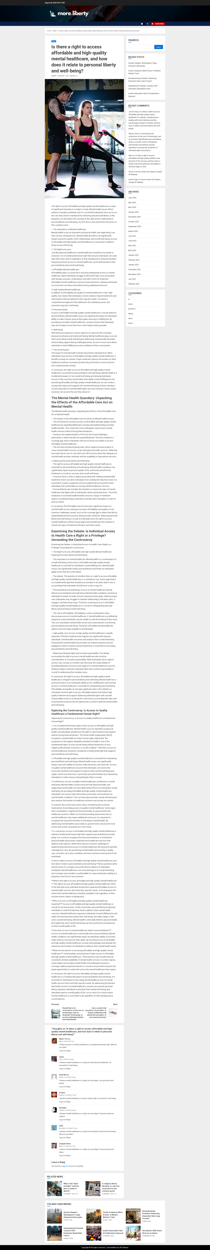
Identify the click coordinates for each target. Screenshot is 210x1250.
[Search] (147, 24)
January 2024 (133, 265)
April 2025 (132, 250)
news (130, 318)
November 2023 (134, 274)
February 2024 (133, 260)
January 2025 (133, 255)
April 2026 (132, 207)
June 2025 (132, 241)
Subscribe (159, 24)
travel (130, 323)
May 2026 (132, 203)
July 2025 (132, 236)
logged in (64, 1166)
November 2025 (134, 217)
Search (133, 40)
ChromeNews (112, 1247)
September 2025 (134, 226)
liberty (53, 41)
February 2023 (133, 284)
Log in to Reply (65, 1051)
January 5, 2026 (109, 1236)
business (131, 309)
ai (129, 299)
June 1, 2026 (108, 1220)
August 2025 (133, 231)
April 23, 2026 (69, 1238)
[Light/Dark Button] (143, 24)
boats (130, 304)
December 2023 (134, 269)
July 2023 (132, 279)
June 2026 (132, 198)
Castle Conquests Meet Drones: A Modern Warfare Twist (112, 1214)
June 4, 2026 (68, 1220)
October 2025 (133, 222)
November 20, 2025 (149, 1236)
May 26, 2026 (147, 1221)
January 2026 (133, 212)
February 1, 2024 (63, 75)
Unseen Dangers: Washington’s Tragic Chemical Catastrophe (73, 1214)
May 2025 (132, 246)
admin (54, 75)
